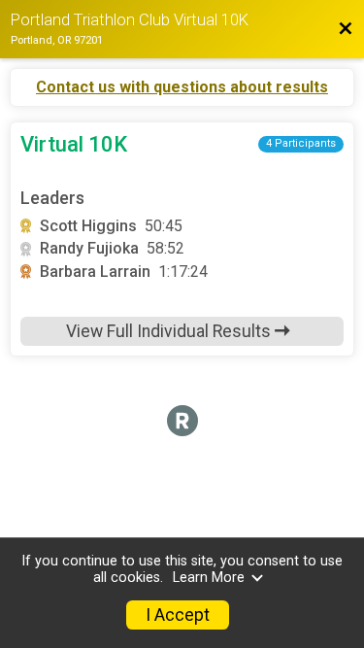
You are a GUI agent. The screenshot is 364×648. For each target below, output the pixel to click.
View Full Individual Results (170, 331)
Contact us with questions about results (182, 87)
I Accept (178, 615)
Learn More (209, 577)
